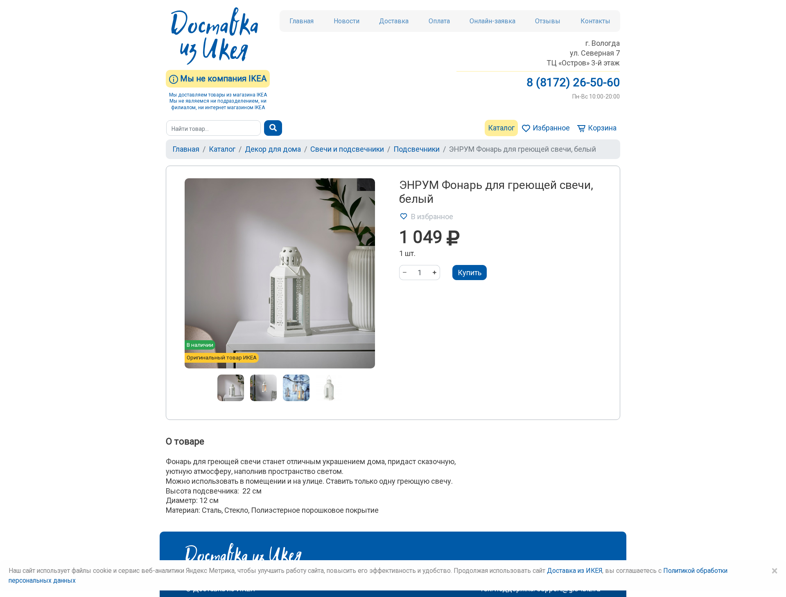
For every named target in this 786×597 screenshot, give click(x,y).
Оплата (439, 21)
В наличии (200, 344)
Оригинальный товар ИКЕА (222, 357)
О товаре (185, 441)
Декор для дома (273, 149)
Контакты (595, 21)
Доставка (394, 21)
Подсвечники (416, 149)
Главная (301, 21)
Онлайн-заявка (492, 21)
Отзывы (547, 21)
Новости (346, 21)
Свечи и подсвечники (347, 149)
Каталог (501, 127)
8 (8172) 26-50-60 (573, 82)
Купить (469, 272)
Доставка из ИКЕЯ (574, 571)
